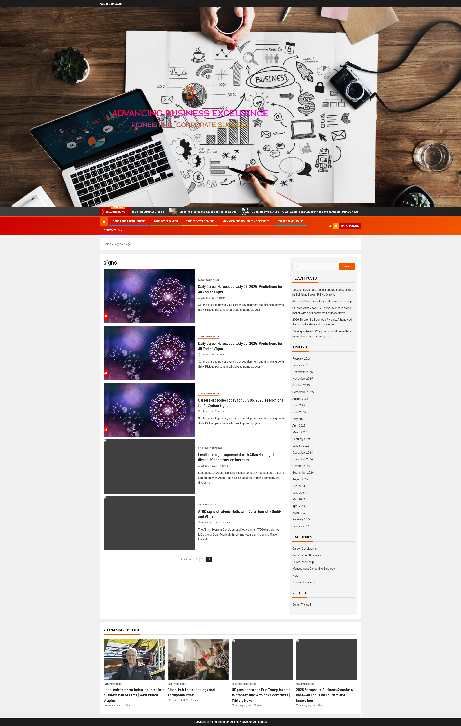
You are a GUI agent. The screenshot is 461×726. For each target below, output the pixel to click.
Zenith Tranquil (301, 604)
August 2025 (300, 399)
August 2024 (300, 479)
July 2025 (298, 405)
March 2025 (299, 432)
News (296, 575)
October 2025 (301, 385)
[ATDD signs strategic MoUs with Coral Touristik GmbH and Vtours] (149, 523)
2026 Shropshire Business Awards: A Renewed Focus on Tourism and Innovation (361, 211)
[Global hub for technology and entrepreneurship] (198, 659)
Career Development (200, 221)
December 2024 (302, 452)
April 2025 (298, 425)
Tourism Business (165, 221)
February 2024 (301, 519)
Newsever (242, 721)
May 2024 (298, 499)
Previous (186, 559)
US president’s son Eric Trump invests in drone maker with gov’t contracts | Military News (245, 211)
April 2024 (298, 506)
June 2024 (299, 492)
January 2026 (300, 365)
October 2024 (301, 466)
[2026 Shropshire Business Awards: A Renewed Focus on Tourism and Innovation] (326, 659)
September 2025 (303, 392)
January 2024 (300, 526)
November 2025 (302, 378)
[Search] (330, 225)
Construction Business (129, 221)
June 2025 (299, 412)
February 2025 (301, 439)
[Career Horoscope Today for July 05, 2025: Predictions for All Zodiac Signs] (149, 410)
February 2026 (301, 358)
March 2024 (299, 512)
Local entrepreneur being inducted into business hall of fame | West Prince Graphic (134, 695)
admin (222, 298)
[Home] (104, 221)
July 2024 (298, 486)
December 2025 (302, 372)
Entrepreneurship (290, 221)
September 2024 (303, 472)
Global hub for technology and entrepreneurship (148, 211)
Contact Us (112, 230)
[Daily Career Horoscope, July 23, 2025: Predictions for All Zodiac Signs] (149, 353)
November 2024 (302, 459)
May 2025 (298, 419)
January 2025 (300, 445)
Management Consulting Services (246, 221)
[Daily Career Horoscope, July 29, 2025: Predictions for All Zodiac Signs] (149, 296)
